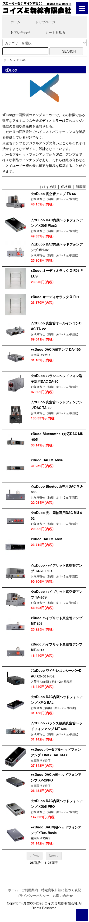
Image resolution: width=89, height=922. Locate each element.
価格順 (66, 186)
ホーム (15, 21)
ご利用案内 (29, 889)
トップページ (45, 21)
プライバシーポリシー (33, 895)
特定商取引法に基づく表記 (61, 889)
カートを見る (55, 32)
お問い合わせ (20, 32)
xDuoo (21, 60)
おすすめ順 (48, 186)
